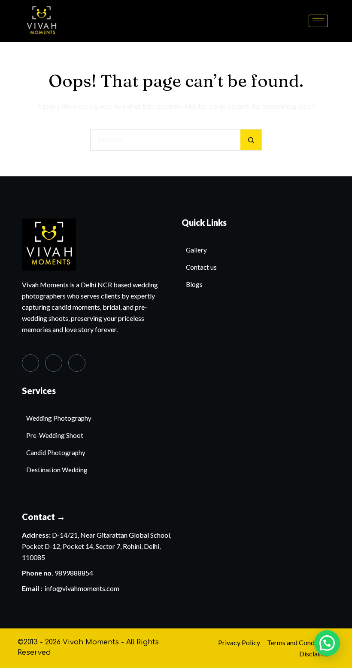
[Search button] (251, 140)
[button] (327, 643)
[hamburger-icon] (318, 21)
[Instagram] (53, 363)
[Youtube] (76, 363)
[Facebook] (30, 363)
